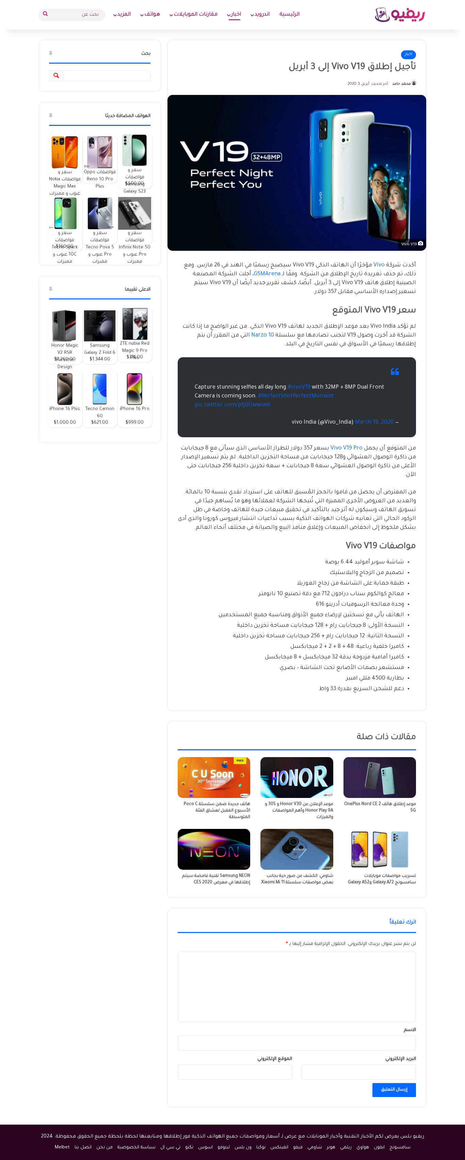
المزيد (124, 15)
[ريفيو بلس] (400, 15)
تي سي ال (170, 1147)
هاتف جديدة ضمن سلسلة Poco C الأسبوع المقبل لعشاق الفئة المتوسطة (217, 811)
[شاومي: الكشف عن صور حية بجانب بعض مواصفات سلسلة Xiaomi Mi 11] (296, 849)
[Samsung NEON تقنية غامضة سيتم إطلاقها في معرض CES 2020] (214, 849)
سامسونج (400, 1147)
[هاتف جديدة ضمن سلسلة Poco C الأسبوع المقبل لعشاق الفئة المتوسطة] (214, 777)
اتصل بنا (83, 1147)
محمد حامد (401, 84)
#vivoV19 (299, 388)
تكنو (189, 1147)
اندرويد (262, 15)
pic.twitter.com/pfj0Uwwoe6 (232, 405)
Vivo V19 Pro (347, 448)
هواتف (152, 15)
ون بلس (243, 1147)
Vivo (379, 265)
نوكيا (261, 1147)
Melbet (62, 1147)
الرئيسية (289, 15)
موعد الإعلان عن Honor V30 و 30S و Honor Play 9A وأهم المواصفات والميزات (299, 811)
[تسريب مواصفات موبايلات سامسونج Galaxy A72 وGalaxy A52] (379, 849)
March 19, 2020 (374, 423)
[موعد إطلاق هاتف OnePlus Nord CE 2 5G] (379, 777)
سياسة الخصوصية (136, 1147)
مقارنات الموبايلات (196, 15)
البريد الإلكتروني (400, 1059)
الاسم (410, 1030)
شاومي (314, 1147)
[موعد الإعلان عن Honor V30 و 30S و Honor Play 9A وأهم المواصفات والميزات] (296, 777)
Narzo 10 (262, 335)
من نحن (104, 1147)
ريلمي (346, 1147)
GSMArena (267, 274)
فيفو (298, 1147)
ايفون (379, 1147)
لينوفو (224, 1147)
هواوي (362, 1147)
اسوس (205, 1147)
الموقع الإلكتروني (274, 1059)
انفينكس (279, 1147)
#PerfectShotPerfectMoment (296, 396)
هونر (331, 1147)
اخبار (236, 15)
